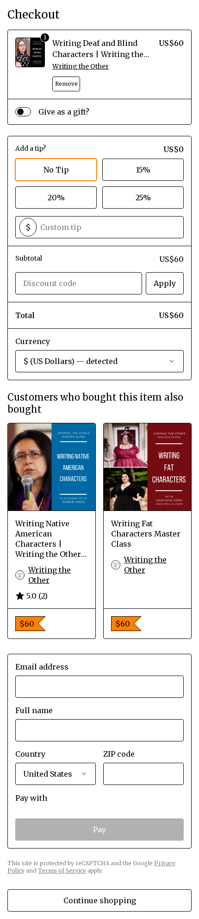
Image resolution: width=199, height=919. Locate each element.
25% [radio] (143, 197)
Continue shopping (99, 900)
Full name (34, 710)
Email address (41, 666)
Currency (32, 341)
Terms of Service (62, 870)
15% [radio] (143, 169)
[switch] (23, 111)
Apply (165, 283)
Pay (99, 829)
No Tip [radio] (56, 169)
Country (30, 754)
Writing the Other (80, 66)
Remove (66, 83)
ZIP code (119, 754)
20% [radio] (56, 197)
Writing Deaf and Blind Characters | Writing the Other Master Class (97, 54)
